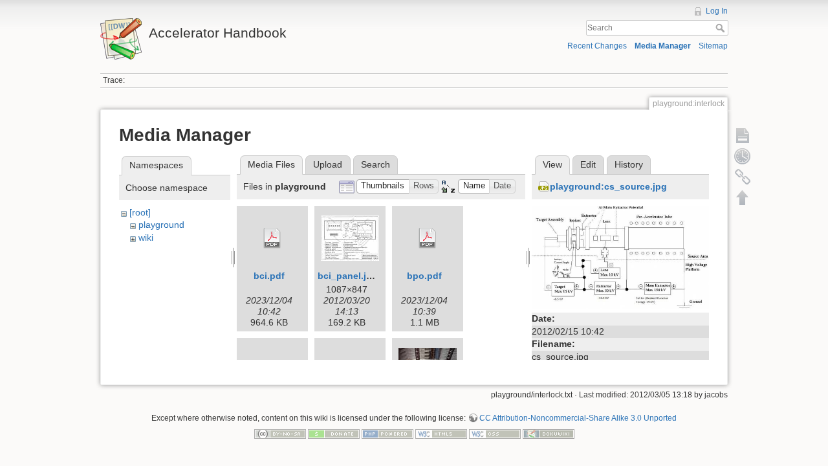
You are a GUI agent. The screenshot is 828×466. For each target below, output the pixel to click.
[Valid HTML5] (441, 433)
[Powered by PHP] (387, 433)
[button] (382, 186)
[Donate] (334, 433)
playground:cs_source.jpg (608, 186)
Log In (717, 11)
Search (721, 27)
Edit (588, 164)
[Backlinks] (742, 176)
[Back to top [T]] (742, 197)
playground (161, 224)
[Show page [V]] (742, 135)
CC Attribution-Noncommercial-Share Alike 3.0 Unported (578, 418)
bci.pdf (269, 276)
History (629, 164)
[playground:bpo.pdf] (427, 238)
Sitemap (713, 45)
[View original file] (620, 256)
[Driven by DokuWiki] (548, 433)
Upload (327, 164)
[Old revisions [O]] (742, 156)
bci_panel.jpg (348, 276)
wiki (145, 237)
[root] (140, 212)
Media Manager (663, 45)
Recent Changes (597, 45)
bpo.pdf (424, 276)
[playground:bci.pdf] (272, 238)
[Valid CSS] (495, 433)
